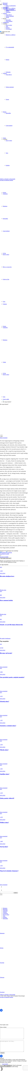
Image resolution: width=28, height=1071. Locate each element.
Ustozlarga (5, 913)
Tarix (4, 301)
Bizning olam (3, 590)
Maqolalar (5, 4)
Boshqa (4, 111)
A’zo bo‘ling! (5, 1064)
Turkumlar (8, 72)
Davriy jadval (6, 914)
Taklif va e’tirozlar (4, 179)
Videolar (5, 13)
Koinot (4, 192)
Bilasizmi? (5, 3)
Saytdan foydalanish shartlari (6, 180)
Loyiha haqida (12, 179)
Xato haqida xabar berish (6, 558)
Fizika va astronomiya (11, 5)
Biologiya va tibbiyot (10, 8)
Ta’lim (4, 253)
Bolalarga (5, 908)
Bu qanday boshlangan (5, 638)
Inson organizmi (3, 437)
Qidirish (15, 892)
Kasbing (5, 917)
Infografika (5, 918)
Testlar (4, 22)
